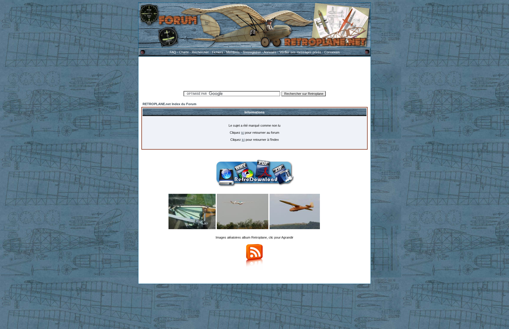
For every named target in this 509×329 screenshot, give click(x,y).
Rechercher (200, 52)
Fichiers (217, 52)
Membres (233, 52)
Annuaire (270, 52)
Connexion (332, 52)
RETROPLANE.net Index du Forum (169, 104)
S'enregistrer (252, 52)
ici (242, 132)
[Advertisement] (254, 72)
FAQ (173, 52)
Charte (184, 52)
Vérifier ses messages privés (300, 52)
